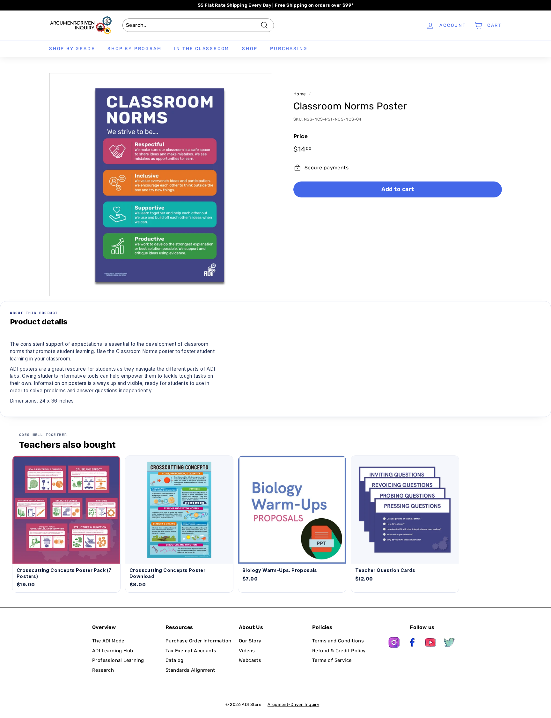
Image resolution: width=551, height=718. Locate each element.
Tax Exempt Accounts (191, 651)
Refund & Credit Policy (339, 651)
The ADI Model (109, 641)
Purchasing (288, 48)
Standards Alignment (190, 670)
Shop (249, 48)
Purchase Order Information (198, 641)
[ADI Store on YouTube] (430, 643)
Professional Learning (118, 660)
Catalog (174, 660)
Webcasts (250, 660)
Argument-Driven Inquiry (293, 704)
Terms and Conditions (338, 641)
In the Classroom (201, 48)
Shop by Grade (72, 48)
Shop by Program (134, 48)
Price (300, 136)
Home (299, 93)
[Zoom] (160, 184)
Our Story (250, 641)
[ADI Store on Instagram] (394, 643)
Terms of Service (331, 660)
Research (103, 670)
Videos (247, 651)
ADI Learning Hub (112, 651)
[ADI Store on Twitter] (449, 643)
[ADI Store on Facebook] (412, 643)
